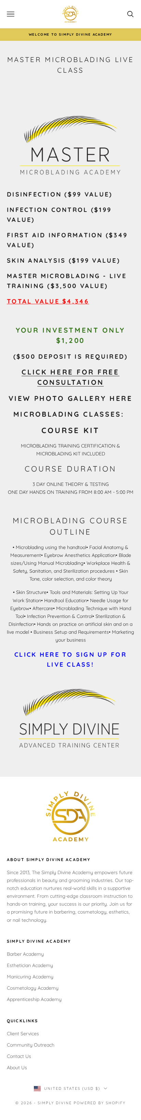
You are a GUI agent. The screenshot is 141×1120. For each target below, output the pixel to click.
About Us (17, 1067)
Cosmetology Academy (33, 988)
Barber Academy (25, 954)
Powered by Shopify (100, 1102)
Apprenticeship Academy (34, 999)
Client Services (23, 1033)
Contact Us (19, 1056)
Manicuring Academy (30, 977)
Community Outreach (30, 1045)
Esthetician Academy (30, 965)
